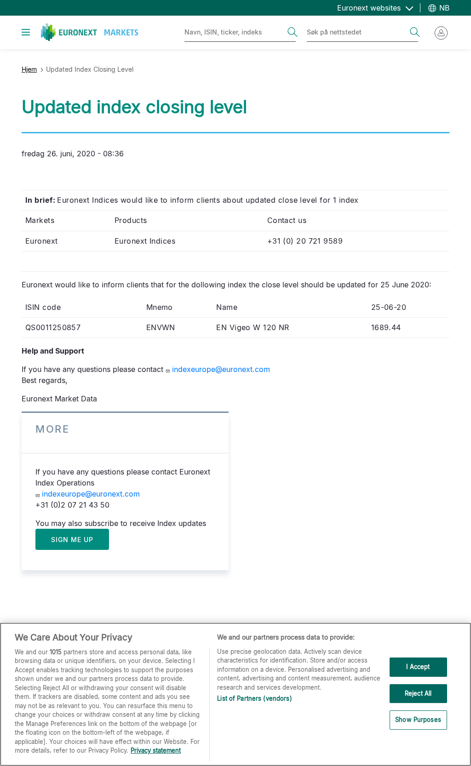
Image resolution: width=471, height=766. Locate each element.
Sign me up (72, 539)
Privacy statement (156, 750)
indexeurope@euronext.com (221, 369)
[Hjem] (89, 32)
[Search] (292, 32)
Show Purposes (418, 719)
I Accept (418, 666)
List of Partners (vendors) (254, 698)
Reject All (418, 693)
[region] (235, 694)
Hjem (29, 69)
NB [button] (443, 7)
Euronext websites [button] (370, 7)
